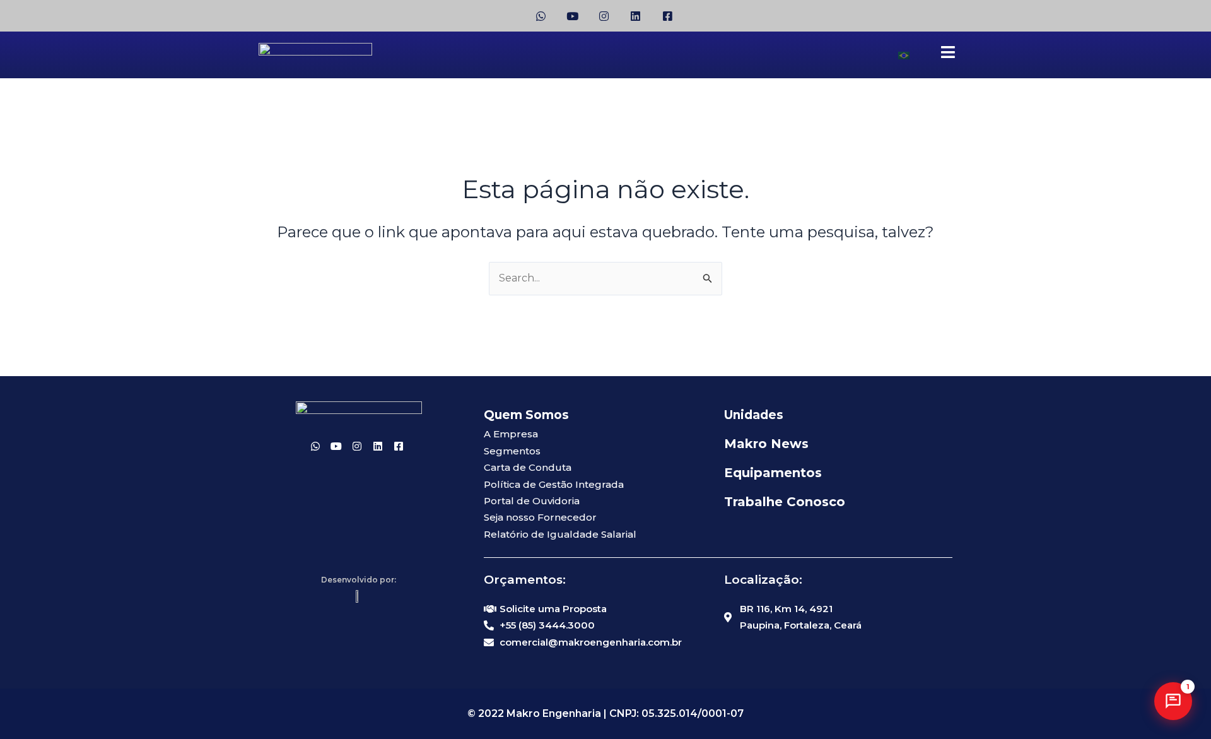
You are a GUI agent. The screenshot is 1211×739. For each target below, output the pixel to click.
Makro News (766, 443)
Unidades (753, 415)
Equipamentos (773, 472)
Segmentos (512, 451)
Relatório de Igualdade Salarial (560, 534)
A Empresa (511, 434)
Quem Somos (526, 415)
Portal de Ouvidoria (532, 501)
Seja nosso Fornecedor (540, 517)
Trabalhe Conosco (784, 501)
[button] (1173, 701)
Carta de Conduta (527, 467)
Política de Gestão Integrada (554, 484)
